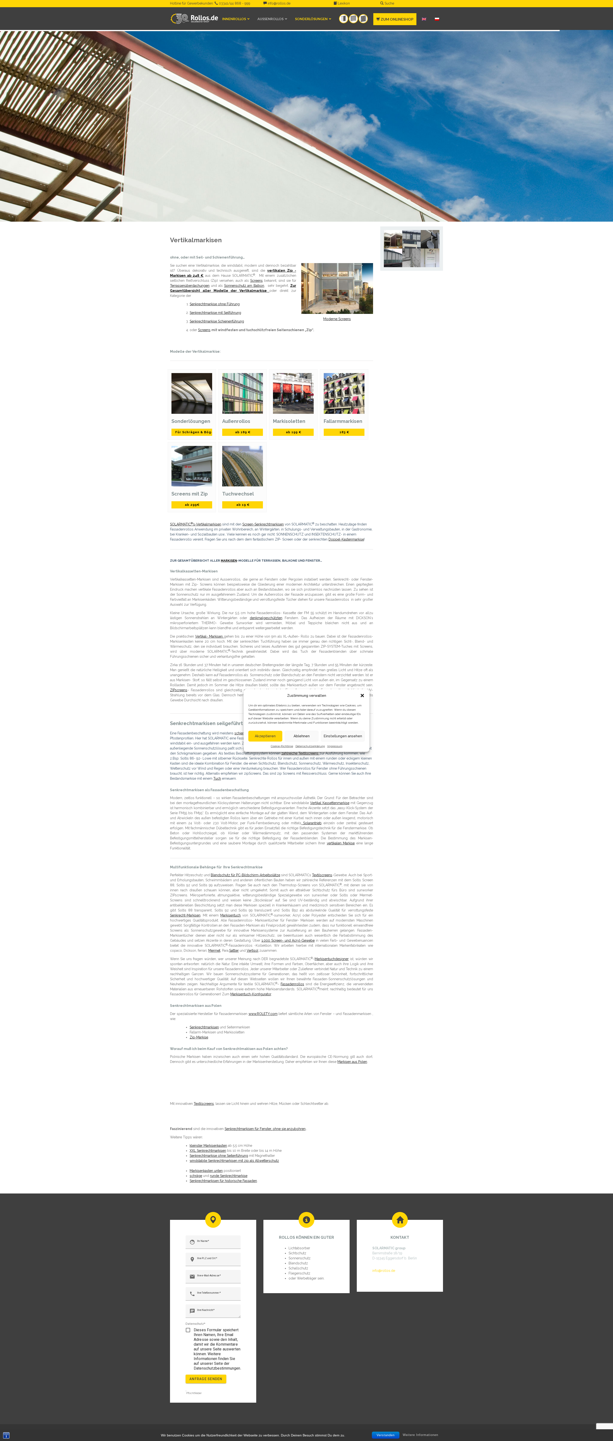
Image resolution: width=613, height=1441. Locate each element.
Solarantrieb (311, 823)
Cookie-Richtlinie (282, 746)
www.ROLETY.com (263, 1014)
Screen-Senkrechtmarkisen (263, 524)
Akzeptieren (265, 736)
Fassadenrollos (292, 984)
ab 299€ (192, 505)
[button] (362, 695)
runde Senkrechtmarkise (228, 1176)
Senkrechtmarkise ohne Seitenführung (219, 1156)
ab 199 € (293, 432)
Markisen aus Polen (352, 1062)
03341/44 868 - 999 (234, 3)
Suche (389, 3)
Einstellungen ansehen (343, 736)
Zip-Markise (199, 1037)
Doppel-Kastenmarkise (346, 539)
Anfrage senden (205, 1379)
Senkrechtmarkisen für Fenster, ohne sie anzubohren (265, 1129)
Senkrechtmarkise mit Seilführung (215, 313)
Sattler (234, 950)
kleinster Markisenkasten (208, 1145)
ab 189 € (242, 432)
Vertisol (252, 950)
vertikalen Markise (341, 843)
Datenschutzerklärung (310, 746)
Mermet (214, 950)
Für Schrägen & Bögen (193, 432)
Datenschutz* (195, 1324)
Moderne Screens (337, 319)
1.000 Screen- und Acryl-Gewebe (288, 940)
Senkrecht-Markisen (185, 915)
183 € (344, 432)
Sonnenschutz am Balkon (244, 286)
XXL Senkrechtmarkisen (208, 1151)
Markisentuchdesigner (332, 959)
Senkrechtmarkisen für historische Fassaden (223, 1181)
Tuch (217, 778)
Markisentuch (230, 915)
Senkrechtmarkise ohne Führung (215, 304)
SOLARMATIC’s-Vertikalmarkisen (195, 524)
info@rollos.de (278, 3)
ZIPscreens (178, 690)
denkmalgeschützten (266, 618)
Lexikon (343, 3)
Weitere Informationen (420, 1435)
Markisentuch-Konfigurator (250, 994)
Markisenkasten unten (206, 1171)
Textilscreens (322, 875)
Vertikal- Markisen (209, 636)
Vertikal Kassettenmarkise (329, 803)
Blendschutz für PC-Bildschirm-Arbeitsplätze (245, 875)
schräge (196, 1176)
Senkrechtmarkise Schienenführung (217, 321)
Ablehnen (302, 736)
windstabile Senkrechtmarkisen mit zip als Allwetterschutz (234, 1161)
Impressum (334, 746)
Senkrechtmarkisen (204, 1027)
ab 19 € (242, 505)
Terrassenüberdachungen (190, 286)
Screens (256, 280)
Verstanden (386, 1435)
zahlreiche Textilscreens (300, 753)
